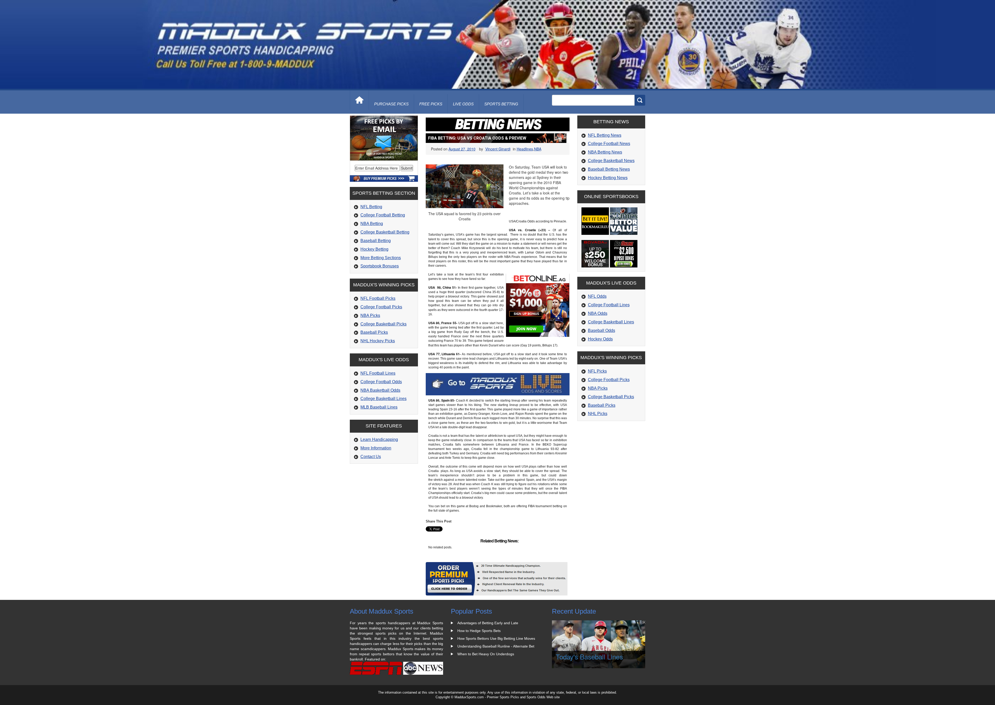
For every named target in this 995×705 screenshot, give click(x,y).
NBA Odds (597, 313)
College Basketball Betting (384, 232)
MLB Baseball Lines (378, 407)
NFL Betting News (604, 135)
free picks (430, 104)
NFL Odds (597, 296)
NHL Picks (597, 413)
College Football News (609, 143)
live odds (463, 104)
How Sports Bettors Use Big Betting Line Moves (496, 638)
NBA (537, 148)
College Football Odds (381, 382)
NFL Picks (597, 371)
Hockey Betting (374, 249)
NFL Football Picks (377, 298)
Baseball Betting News (609, 169)
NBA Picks (370, 315)
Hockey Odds (600, 339)
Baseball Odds (601, 330)
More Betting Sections (380, 258)
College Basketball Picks (383, 324)
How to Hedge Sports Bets (479, 631)
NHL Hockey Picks (377, 341)
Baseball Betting (375, 240)
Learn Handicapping (379, 439)
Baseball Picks (374, 332)
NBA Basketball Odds (380, 390)
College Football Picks (381, 307)
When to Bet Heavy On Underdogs (485, 654)
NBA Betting (371, 223)
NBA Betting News (605, 152)
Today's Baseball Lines (589, 656)
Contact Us (370, 456)
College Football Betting (382, 215)
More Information (375, 448)
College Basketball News (611, 160)
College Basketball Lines (383, 398)
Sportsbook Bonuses (379, 266)
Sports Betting (501, 104)
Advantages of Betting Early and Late (487, 623)
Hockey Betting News (608, 178)
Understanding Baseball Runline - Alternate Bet (495, 646)
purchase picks (391, 104)
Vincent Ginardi (497, 148)
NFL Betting (371, 207)
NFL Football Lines (377, 373)
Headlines (525, 148)
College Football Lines (609, 305)
